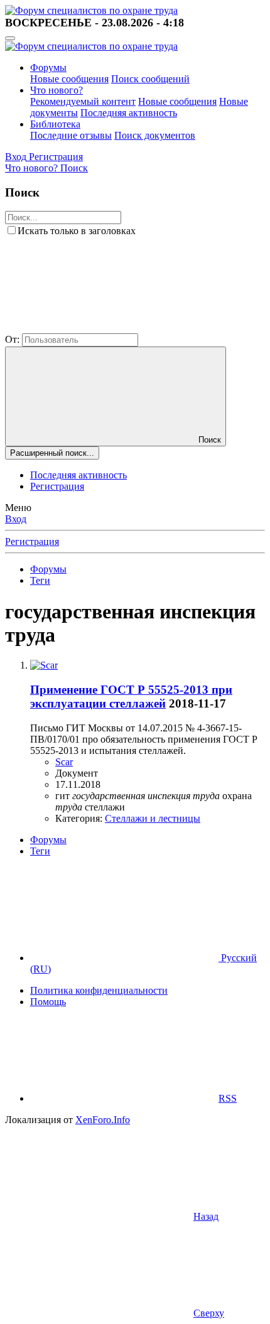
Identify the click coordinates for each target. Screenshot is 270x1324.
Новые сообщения (69, 78)
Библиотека (55, 124)
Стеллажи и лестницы (152, 818)
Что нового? (56, 90)
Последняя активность (128, 112)
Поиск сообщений (150, 78)
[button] (99, 327)
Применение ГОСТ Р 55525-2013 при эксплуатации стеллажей (131, 696)
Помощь (48, 1001)
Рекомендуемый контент (83, 101)
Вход (15, 519)
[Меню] (10, 38)
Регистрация (57, 486)
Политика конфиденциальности (99, 990)
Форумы (48, 67)
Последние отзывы (71, 135)
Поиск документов (154, 135)
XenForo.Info (102, 1119)
